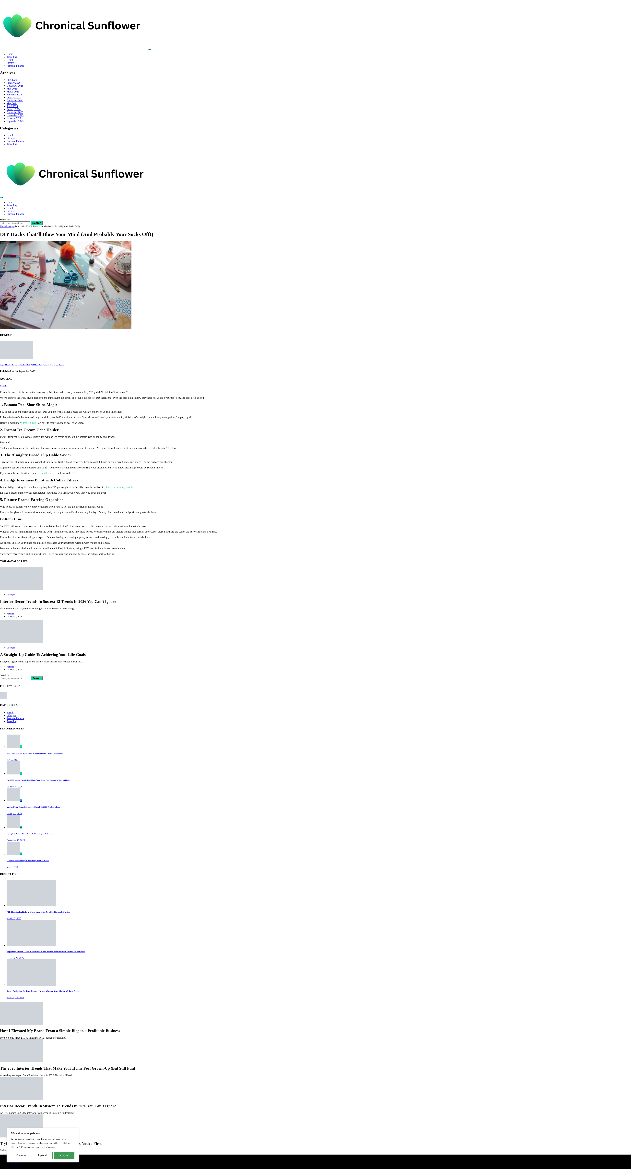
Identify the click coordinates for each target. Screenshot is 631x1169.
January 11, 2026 (14, 813)
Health (10, 59)
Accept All (64, 1155)
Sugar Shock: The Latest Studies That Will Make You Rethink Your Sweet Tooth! (32, 365)
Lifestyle (11, 62)
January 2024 (14, 109)
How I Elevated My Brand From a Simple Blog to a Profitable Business (35, 753)
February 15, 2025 (15, 997)
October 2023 (14, 118)
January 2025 (14, 97)
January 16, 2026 (15, 786)
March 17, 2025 (14, 918)
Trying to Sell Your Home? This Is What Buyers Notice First (30, 834)
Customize (21, 1155)
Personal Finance (15, 65)
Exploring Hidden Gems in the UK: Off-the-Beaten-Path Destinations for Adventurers (46, 951)
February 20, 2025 (15, 958)
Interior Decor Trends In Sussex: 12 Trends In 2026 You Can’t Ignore (34, 807)
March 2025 (13, 91)
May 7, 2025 (12, 867)
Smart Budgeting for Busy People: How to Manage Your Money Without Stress (43, 991)
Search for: (5, 219)
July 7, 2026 (12, 760)
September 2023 (15, 121)
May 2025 (12, 88)
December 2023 (15, 112)
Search (36, 223)
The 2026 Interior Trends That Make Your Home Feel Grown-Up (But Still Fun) (38, 780)
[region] (43, 1145)
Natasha (4, 386)
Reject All (42, 1155)
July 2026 (12, 79)
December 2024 (15, 100)
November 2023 (15, 115)
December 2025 (15, 85)
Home (10, 54)
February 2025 (14, 94)
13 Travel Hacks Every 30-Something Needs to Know (28, 861)
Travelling (12, 57)
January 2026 (14, 82)
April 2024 (12, 106)
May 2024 (12, 103)
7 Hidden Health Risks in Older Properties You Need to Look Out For (38, 912)
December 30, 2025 (16, 840)
